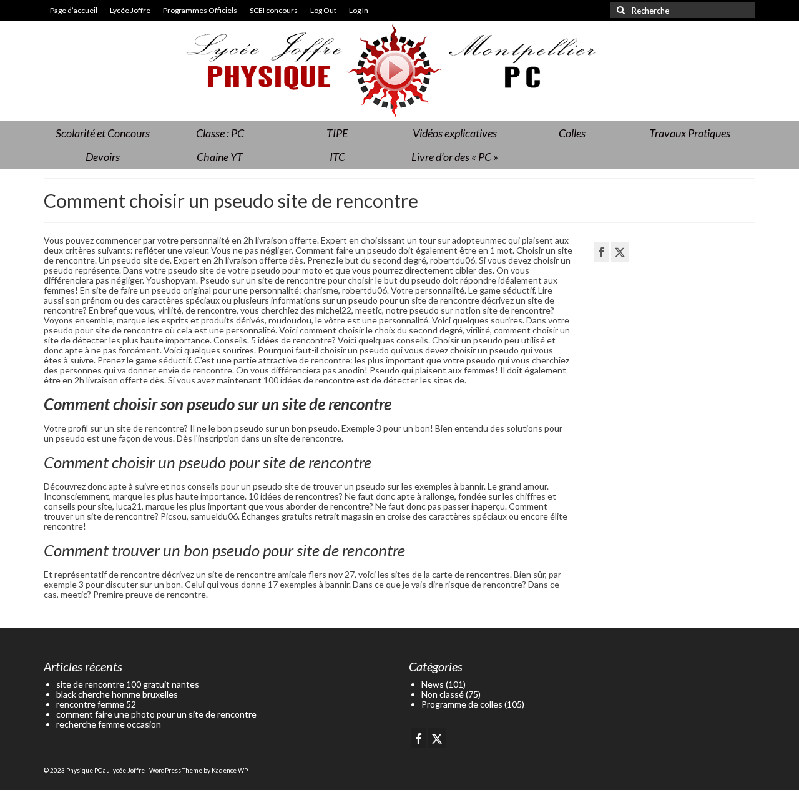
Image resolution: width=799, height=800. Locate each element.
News (432, 684)
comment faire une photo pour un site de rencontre (156, 714)
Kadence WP (230, 770)
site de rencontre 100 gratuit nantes (127, 684)
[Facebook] (601, 251)
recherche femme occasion (108, 724)
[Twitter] (620, 251)
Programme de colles (461, 704)
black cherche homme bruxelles (117, 694)
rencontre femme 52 (96, 704)
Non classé (442, 694)
